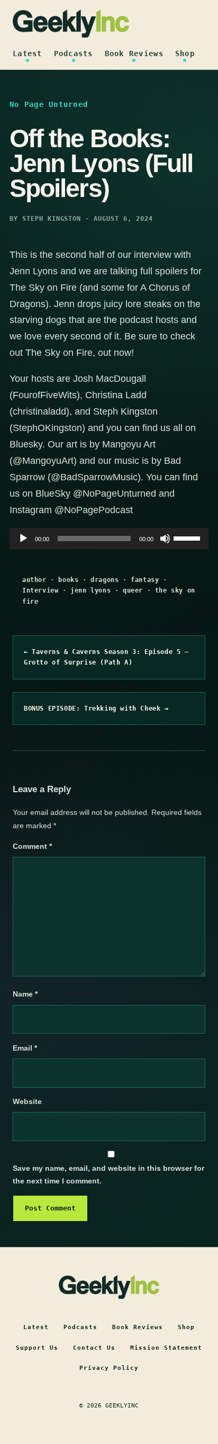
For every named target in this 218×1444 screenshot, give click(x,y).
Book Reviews (134, 53)
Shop (185, 53)
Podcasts (73, 53)
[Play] (23, 538)
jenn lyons (90, 590)
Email (25, 1048)
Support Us (37, 1347)
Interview (40, 590)
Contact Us (94, 1347)
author (34, 580)
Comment (32, 846)
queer (133, 590)
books (68, 580)
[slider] (188, 537)
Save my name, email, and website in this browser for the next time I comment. (108, 1174)
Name (25, 994)
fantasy (145, 580)
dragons (104, 580)
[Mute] (165, 538)
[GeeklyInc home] (71, 24)
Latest (27, 53)
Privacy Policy (109, 1368)
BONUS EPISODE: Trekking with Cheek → (96, 708)
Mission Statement (166, 1347)
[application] (109, 538)
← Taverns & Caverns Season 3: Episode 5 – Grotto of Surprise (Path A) (106, 657)
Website (27, 1101)
